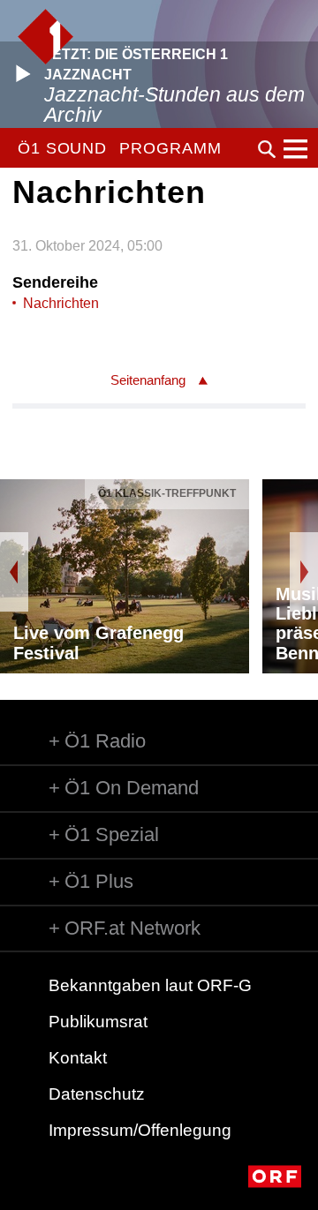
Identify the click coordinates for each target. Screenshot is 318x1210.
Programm (170, 148)
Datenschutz (97, 1094)
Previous (14, 572)
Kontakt (78, 1057)
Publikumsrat (98, 1021)
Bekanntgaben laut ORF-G (150, 985)
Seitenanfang (148, 379)
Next (304, 572)
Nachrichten (61, 303)
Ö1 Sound (62, 148)
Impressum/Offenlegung (140, 1130)
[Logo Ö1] (45, 36)
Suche (267, 149)
